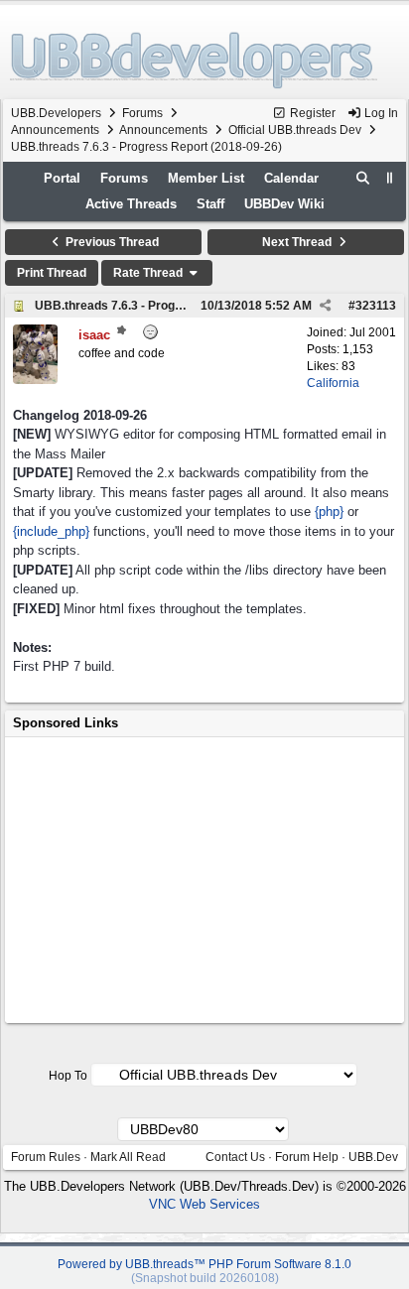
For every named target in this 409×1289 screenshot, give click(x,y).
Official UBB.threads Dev (294, 130)
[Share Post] (325, 306)
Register (311, 113)
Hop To (68, 1076)
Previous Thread (111, 242)
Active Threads (131, 203)
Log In (379, 113)
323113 (375, 306)
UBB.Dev (373, 1157)
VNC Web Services (204, 1204)
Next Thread (298, 242)
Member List (206, 178)
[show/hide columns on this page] (390, 178)
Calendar (291, 178)
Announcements (55, 130)
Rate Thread (149, 273)
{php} (329, 511)
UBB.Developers (56, 113)
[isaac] (35, 379)
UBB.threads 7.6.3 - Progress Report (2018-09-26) (176, 306)
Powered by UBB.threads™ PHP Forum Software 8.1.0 (204, 1264)
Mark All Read (128, 1157)
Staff (210, 203)
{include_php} (51, 531)
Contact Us (235, 1157)
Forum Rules (45, 1157)
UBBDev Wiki (284, 203)
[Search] (363, 179)
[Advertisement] (204, 880)
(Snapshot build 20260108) (205, 1278)
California (333, 383)
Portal (62, 178)
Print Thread (51, 273)
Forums (142, 113)
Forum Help (307, 1157)
